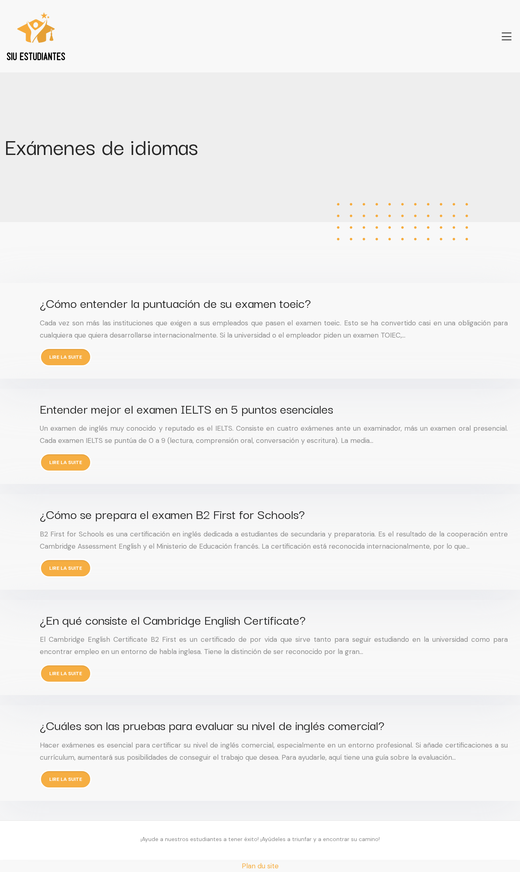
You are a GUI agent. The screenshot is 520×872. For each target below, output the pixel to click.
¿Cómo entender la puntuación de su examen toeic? (175, 302)
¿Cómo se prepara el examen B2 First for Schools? (172, 513)
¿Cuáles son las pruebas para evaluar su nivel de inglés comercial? (212, 724)
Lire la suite (65, 357)
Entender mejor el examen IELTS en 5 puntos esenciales (186, 408)
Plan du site (260, 865)
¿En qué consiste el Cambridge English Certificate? (173, 619)
